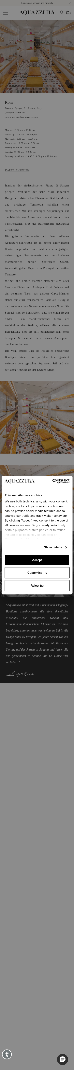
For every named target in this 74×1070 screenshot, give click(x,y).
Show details (53, 547)
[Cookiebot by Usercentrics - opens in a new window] (52, 481)
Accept (37, 560)
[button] (62, 1059)
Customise (34, 572)
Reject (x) (37, 585)
